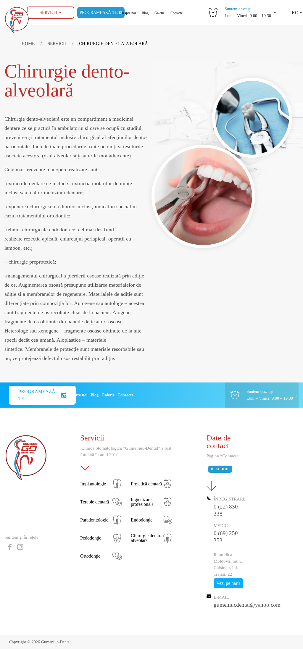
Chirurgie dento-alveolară (113, 43)
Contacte (176, 13)
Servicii (48, 12)
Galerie (159, 13)
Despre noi (128, 13)
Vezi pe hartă (228, 583)
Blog (145, 13)
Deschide (220, 469)
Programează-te (37, 395)
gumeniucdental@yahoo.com (247, 605)
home (29, 43)
